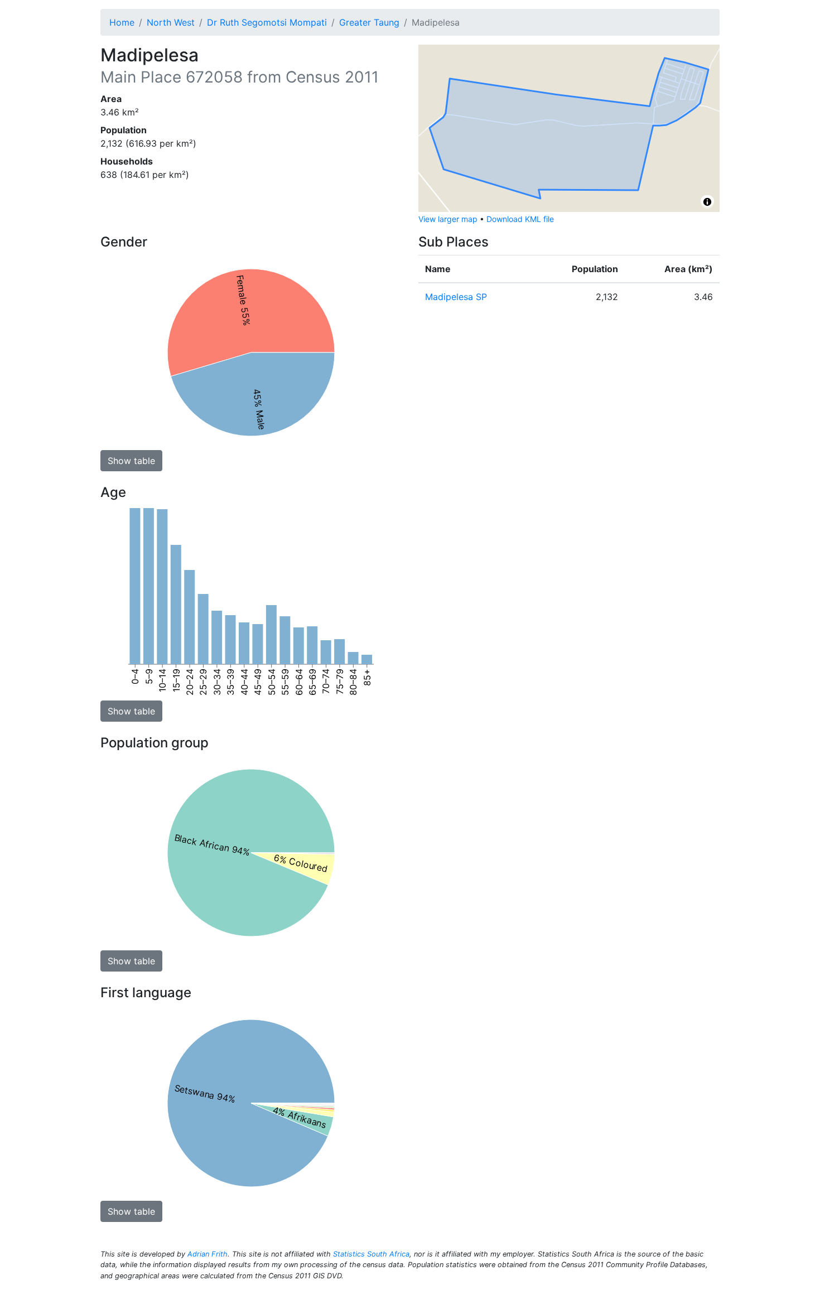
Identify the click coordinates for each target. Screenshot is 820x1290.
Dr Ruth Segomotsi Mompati (267, 22)
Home (121, 22)
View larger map (447, 219)
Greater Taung (369, 22)
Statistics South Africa (371, 1254)
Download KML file (520, 219)
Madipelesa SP (456, 296)
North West (171, 22)
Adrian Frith (207, 1254)
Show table (131, 460)
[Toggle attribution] (707, 202)
